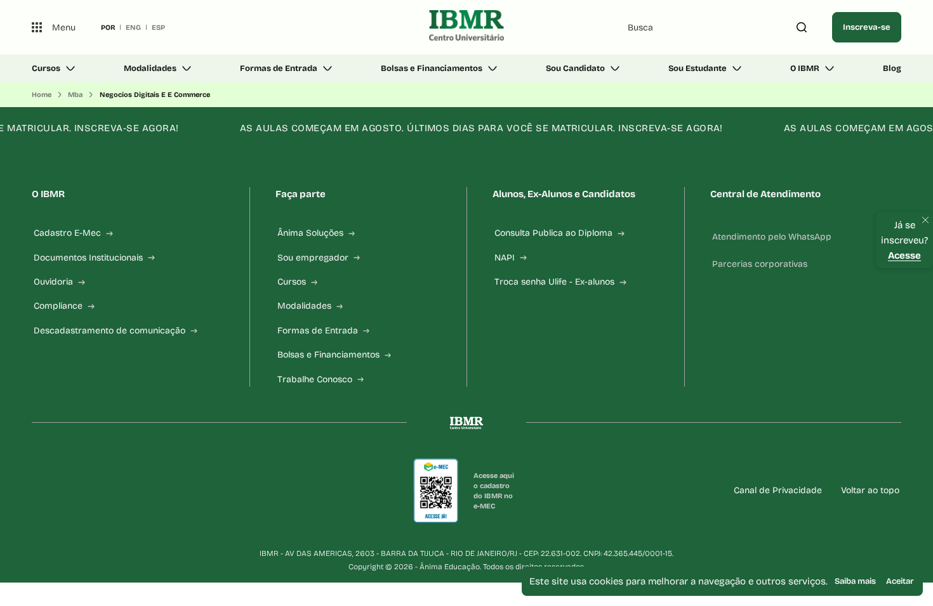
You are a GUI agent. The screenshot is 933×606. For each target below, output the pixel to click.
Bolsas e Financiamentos (431, 68)
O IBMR (804, 68)
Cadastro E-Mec (67, 233)
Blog (892, 68)
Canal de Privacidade (778, 490)
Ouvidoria (53, 281)
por (108, 27)
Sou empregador (312, 257)
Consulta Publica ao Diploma (553, 233)
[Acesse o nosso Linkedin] (98, 491)
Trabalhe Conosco (314, 379)
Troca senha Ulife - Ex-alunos (554, 281)
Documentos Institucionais (88, 257)
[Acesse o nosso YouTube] (189, 491)
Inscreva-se (866, 27)
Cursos (46, 68)
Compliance (58, 305)
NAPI (504, 257)
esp (158, 27)
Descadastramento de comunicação (109, 330)
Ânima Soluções (310, 233)
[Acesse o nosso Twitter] (159, 491)
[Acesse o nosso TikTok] (128, 491)
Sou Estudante (697, 68)
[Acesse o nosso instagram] (67, 491)
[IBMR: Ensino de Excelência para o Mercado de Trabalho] (467, 27)
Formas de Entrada (278, 68)
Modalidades (150, 68)
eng (133, 27)
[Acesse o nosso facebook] (37, 491)
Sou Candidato (575, 68)
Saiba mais (855, 581)
